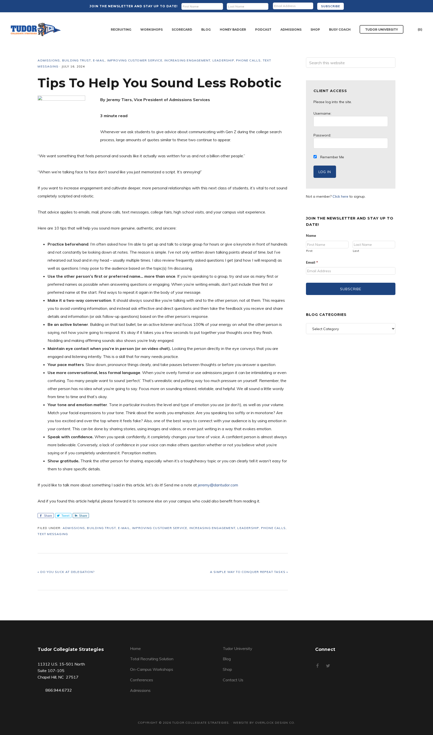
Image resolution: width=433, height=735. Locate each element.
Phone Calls (248, 60)
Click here (340, 196)
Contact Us (233, 679)
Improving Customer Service (134, 60)
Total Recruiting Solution (151, 658)
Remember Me (331, 157)
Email (312, 262)
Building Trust (76, 60)
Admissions (49, 60)
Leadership (223, 60)
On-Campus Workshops (151, 669)
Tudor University (237, 648)
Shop (227, 669)
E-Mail (99, 60)
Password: (322, 135)
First (309, 251)
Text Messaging (53, 534)
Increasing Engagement (187, 60)
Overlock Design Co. (275, 722)
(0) (420, 29)
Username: (322, 113)
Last (356, 251)
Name (311, 235)
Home (135, 648)
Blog (227, 658)
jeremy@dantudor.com (218, 484)
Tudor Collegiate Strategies (36, 29)
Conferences (141, 679)
